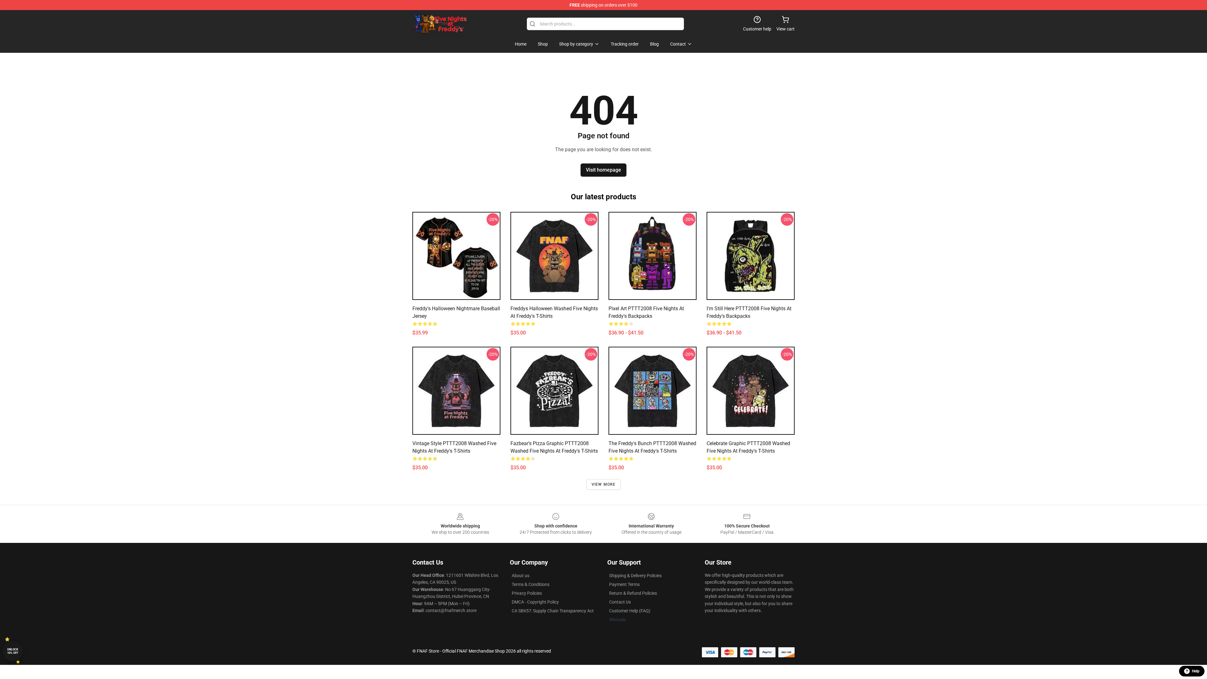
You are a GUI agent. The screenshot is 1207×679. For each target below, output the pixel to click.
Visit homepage (603, 170)
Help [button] (1195, 671)
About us (520, 575)
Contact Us (620, 601)
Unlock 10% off (12, 651)
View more (604, 484)
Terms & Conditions (530, 584)
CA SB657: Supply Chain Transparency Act (553, 610)
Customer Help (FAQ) (629, 610)
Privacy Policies (527, 593)
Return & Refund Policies (633, 593)
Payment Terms (624, 584)
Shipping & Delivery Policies (635, 575)
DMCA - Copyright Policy (535, 601)
